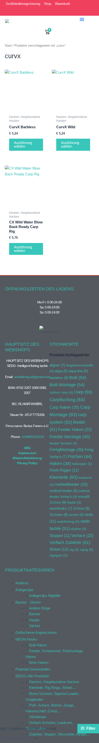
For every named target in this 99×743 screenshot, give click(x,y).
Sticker (34, 626)
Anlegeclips (24, 590)
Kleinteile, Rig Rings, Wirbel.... (52, 688)
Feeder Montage (70, 436)
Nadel (74, 502)
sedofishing (68, 521)
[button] (82, 19)
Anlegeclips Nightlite (45, 596)
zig (74, 549)
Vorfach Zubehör (70, 542)
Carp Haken (64, 407)
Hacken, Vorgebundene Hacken (54, 682)
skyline (78, 529)
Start (8, 45)
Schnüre (59, 515)
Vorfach (82, 535)
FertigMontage (67, 449)
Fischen (80, 456)
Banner (34, 614)
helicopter (82, 464)
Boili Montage (67, 384)
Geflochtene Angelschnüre (36, 633)
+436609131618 (32, 437)
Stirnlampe (37, 717)
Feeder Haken (75, 429)
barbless (59, 378)
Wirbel (59, 549)
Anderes (22, 583)
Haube (34, 620)
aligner (57, 365)
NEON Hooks (26, 639)
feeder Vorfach (63, 443)
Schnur (81, 508)
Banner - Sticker (28, 602)
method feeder (63, 491)
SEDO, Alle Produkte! (32, 676)
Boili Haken (38, 645)
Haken (60, 463)
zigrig (86, 549)
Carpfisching (67, 399)
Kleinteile (64, 477)
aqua (61, 371)
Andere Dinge (39, 608)
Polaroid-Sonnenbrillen (32, 669)
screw (76, 515)
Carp (83, 391)
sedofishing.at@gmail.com (32, 377)
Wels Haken (38, 662)
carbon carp (61, 392)
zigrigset (59, 555)
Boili (77, 377)
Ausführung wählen (23, 144)
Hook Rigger (64, 470)
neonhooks (61, 508)
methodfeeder (71, 484)
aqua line (78, 371)
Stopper (60, 536)
